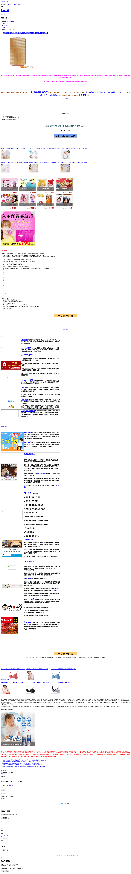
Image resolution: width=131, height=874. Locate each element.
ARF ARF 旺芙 (26, 355)
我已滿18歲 (3, 871)
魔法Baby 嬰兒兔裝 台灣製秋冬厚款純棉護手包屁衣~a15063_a (44, 162)
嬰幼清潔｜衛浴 (104, 92)
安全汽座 (122, 92)
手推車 (115, 92)
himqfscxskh (3, 773)
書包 (45, 95)
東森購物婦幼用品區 (39, 92)
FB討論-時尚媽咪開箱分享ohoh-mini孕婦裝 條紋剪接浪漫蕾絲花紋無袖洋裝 (21, 763)
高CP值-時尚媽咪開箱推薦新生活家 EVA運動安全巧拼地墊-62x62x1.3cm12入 (21, 761)
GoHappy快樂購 (27, 380)
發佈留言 (3, 798)
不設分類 (12, 21)
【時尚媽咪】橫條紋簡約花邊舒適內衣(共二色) (12, 682)
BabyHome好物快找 (28, 411)
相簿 (4, 23)
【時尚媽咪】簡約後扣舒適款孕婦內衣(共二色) (37, 669)
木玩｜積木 (53, 95)
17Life (23, 405)
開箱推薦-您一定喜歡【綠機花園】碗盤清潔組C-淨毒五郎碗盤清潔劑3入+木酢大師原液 (24, 766)
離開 (8, 871)
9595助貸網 (28, 432)
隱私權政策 (73, 855)
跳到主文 (3, 14)
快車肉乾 (27, 622)
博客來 (23, 387)
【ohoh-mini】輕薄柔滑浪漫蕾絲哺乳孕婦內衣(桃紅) (13, 669)
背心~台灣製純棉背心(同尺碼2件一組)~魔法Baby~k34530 (74, 148)
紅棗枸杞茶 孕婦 (5, 679)
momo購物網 (25, 348)
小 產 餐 (54, 590)
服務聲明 (78, 855)
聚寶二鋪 (5, 10)
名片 (4, 27)
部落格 (5, 25)
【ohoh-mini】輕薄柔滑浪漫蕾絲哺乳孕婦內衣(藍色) (63, 669)
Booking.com (29, 539)
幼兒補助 (65, 98)
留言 (14, 781)
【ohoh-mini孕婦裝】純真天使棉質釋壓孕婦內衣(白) (63, 682)
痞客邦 (11, 781)
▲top (2, 787)
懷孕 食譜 (65, 329)
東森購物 (82, 95)
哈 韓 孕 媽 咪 (4, 426)
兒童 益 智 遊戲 (41, 473)
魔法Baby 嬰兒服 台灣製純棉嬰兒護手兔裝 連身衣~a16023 (14, 162)
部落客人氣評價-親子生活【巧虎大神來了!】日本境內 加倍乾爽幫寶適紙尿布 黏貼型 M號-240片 (26, 760)
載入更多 (3, 790)
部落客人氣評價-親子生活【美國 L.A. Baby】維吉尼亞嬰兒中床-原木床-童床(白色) (23, 765)
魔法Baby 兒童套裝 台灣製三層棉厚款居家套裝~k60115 (74, 162)
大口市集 (30, 599)
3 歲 (5, 293)
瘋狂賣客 (24, 400)
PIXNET (55, 855)
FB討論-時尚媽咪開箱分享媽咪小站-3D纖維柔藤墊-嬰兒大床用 (25, 33)
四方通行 (27, 493)
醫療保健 (11, 785)
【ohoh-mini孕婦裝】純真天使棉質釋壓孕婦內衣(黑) (38, 682)
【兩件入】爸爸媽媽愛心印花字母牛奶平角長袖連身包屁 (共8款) (44, 148)
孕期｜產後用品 (90, 92)
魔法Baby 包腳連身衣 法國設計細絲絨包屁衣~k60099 (13, 148)
